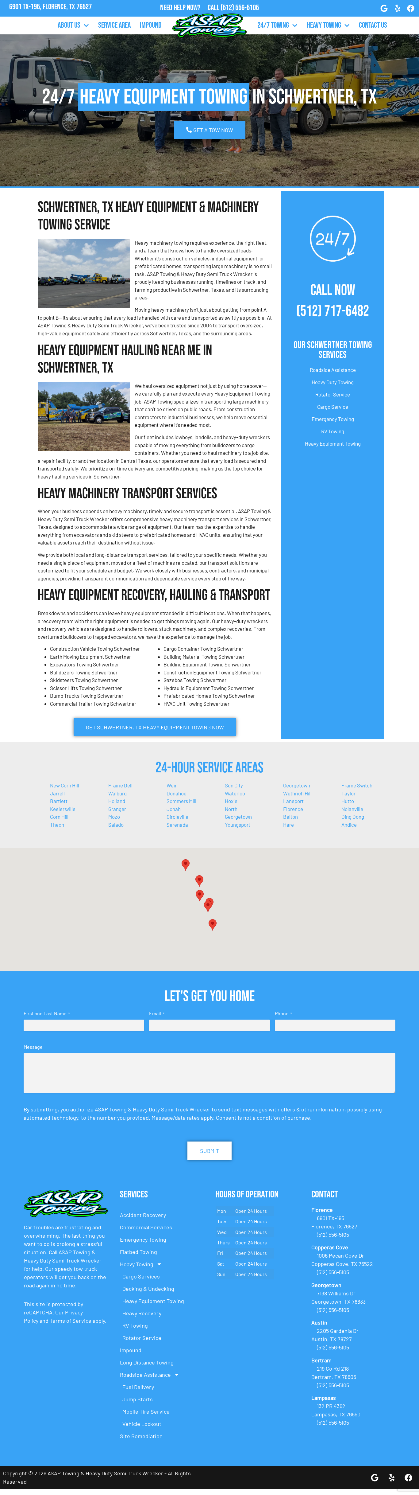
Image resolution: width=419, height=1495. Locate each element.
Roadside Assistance (333, 370)
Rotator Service (332, 394)
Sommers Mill (181, 801)
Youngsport (237, 825)
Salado (116, 825)
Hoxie (231, 801)
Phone (283, 1013)
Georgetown (296, 785)
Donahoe (176, 793)
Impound (151, 25)
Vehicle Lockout (141, 1423)
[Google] (384, 8)
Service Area (114, 25)
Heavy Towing (324, 25)
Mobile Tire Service (146, 1411)
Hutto (347, 801)
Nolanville (352, 809)
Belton (290, 817)
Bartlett (58, 801)
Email (156, 1013)
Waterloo (235, 793)
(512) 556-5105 (240, 8)
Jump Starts (137, 1399)
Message (33, 1047)
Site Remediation (141, 1436)
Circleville (177, 817)
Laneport (293, 801)
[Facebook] (411, 8)
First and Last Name (47, 1013)
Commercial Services (146, 1227)
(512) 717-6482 (332, 311)
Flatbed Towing (138, 1251)
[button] (199, 881)
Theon (57, 825)
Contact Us (373, 25)
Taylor (348, 793)
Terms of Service (70, 1320)
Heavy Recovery (141, 1313)
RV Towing (332, 431)
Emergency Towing (333, 419)
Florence (293, 809)
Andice (349, 825)
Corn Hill (59, 817)
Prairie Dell (120, 785)
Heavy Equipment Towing (333, 443)
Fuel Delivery (138, 1387)
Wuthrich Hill (297, 793)
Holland (116, 801)
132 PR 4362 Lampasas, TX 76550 (50, 15)
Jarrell (57, 793)
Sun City (234, 785)
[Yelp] (397, 8)
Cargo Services (141, 1276)
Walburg (117, 793)
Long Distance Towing (147, 1362)
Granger (117, 809)
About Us (69, 25)
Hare (288, 825)
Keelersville (62, 809)
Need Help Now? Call (190, 8)
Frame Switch (356, 785)
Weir (172, 785)
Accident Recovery (143, 1215)
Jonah (174, 809)
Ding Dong (352, 817)
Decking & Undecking (148, 1288)
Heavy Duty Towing (333, 382)
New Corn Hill (64, 785)
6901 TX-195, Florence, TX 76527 (50, 7)
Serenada (177, 825)
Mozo (114, 817)
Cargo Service (332, 407)
